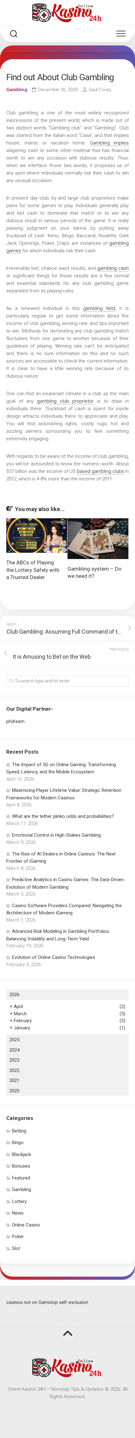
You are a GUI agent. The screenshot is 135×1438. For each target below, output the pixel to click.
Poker (18, 1236)
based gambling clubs (100, 471)
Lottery (19, 1201)
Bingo (18, 1142)
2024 (14, 1050)
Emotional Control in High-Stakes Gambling (56, 835)
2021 (14, 1080)
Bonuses (21, 1166)
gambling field (99, 308)
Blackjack (21, 1154)
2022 (14, 1070)
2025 (14, 1040)
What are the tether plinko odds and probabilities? (63, 816)
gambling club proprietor (65, 401)
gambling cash (113, 268)
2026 (14, 994)
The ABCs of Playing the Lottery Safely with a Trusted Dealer (32, 570)
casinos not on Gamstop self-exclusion (47, 1302)
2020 (14, 1091)
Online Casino (26, 1225)
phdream (15, 721)
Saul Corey (100, 89)
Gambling (16, 89)
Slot (16, 1248)
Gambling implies (109, 143)
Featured (21, 1178)
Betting (19, 1131)
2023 (14, 1060)
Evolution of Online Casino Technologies (53, 957)
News (18, 1213)
